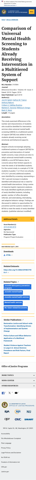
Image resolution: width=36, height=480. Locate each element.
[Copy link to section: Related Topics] (18, 282)
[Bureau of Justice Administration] (7, 413)
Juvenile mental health (13, 292)
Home (3, 19)
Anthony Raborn (8, 103)
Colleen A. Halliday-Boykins (12, 105)
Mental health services (13, 302)
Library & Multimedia (12, 19)
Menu (31, 11)
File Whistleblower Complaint (11, 438)
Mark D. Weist (7, 110)
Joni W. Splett (7, 100)
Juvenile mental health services (16, 297)
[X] (10, 393)
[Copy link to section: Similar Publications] (22, 320)
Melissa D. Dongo (23, 108)
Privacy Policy (5, 448)
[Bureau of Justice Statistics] (18, 414)
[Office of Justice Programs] (4, 11)
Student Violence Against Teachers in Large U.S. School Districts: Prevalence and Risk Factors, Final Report (17, 349)
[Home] (17, 12)
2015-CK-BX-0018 (10, 227)
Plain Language (6, 443)
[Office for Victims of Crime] (18, 420)
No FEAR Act (5, 457)
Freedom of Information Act (10, 462)
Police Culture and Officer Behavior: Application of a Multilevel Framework (17, 338)
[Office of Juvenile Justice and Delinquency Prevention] (7, 421)
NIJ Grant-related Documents (15, 308)
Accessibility (5, 434)
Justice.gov (5, 471)
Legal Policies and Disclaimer (11, 453)
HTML (8, 255)
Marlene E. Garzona (9, 108)
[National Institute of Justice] (29, 413)
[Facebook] (4, 393)
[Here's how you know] (18, 3)
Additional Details (11, 219)
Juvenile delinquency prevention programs (17, 287)
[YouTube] (17, 393)
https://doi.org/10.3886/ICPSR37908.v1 (17, 271)
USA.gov (4, 467)
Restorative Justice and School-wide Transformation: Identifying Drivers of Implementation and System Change (18, 327)
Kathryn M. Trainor (19, 100)
